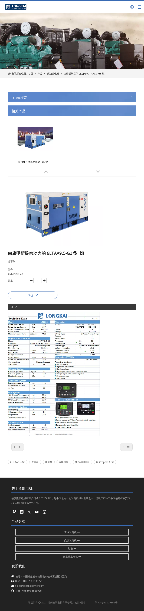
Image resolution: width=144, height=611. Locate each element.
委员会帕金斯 (82, 462)
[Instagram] (44, 512)
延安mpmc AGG (105, 462)
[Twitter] (29, 512)
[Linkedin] (22, 512)
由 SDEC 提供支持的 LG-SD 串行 (35, 162)
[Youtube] (37, 512)
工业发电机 (70, 532)
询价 (30, 295)
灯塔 (71, 548)
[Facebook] (14, 512)
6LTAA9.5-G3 (17, 462)
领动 (82, 602)
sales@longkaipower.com (29, 585)
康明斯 (49, 462)
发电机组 (64, 462)
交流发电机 (70, 540)
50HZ (14, 307)
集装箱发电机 (70, 556)
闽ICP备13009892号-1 (107, 602)
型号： (11, 269)
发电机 (35, 462)
